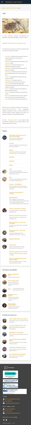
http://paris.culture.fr (13, 120)
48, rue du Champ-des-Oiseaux (12, 399)
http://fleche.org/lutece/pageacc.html (17, 43)
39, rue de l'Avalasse (10, 409)
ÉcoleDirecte (11, 367)
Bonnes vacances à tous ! (13, 275)
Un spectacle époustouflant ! (12, 304)
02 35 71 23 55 (8, 411)
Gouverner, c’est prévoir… (12, 295)
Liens (13, 423)
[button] (2, 2)
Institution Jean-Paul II (9, 417)
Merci (9, 289)
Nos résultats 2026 (13, 280)
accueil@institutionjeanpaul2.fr (12, 413)
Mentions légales (7, 423)
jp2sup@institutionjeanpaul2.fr (12, 403)
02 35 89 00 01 (8, 401)
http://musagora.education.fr (9, 109)
